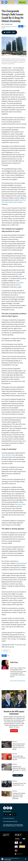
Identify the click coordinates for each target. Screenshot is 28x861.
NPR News (5, 650)
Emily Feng (9, 24)
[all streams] (26, 859)
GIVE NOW (14, 730)
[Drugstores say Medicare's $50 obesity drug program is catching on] (7, 767)
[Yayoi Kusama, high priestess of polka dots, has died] (7, 756)
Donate (23, 2)
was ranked (19, 283)
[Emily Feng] (5, 664)
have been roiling (20, 504)
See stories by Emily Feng (17, 681)
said (16, 152)
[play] (2, 859)
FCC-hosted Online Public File (10, 821)
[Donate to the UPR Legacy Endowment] (14, 699)
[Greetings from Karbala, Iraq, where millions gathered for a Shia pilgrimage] (7, 794)
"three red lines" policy (8, 455)
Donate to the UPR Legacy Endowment (14, 712)
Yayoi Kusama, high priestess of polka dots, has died (19, 757)
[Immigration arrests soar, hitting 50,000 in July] (7, 784)
